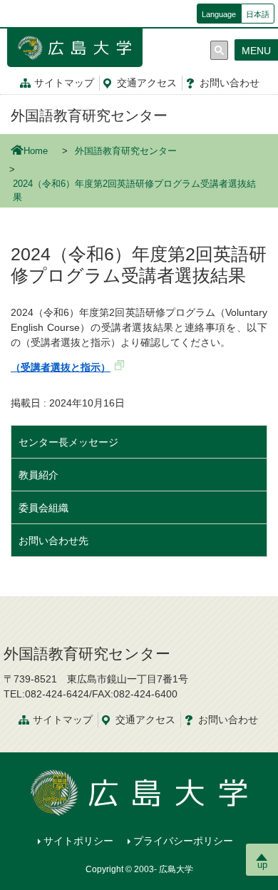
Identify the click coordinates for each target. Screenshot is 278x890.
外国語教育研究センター (89, 115)
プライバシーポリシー (183, 840)
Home (36, 151)
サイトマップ (64, 82)
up (262, 864)
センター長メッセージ (68, 442)
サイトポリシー (78, 840)
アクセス (147, 82)
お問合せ (229, 82)
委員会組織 (43, 507)
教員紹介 (38, 475)
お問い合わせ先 (53, 540)
